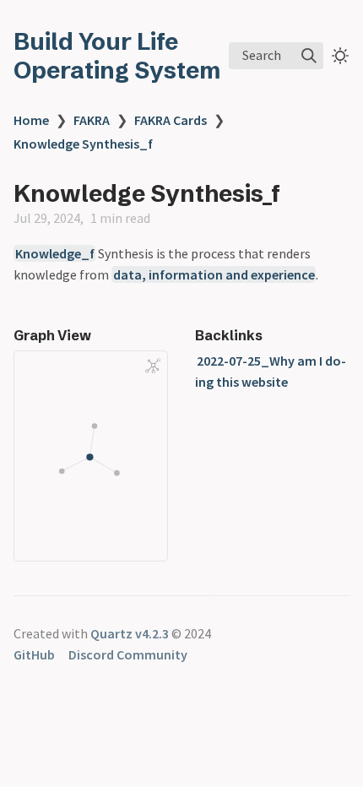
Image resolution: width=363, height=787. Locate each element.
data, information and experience (214, 274)
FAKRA (91, 119)
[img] (309, 55)
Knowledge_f (55, 253)
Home (31, 119)
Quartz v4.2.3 (129, 633)
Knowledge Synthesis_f (83, 143)
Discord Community (127, 654)
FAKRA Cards (170, 119)
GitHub (34, 654)
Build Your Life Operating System (117, 55)
